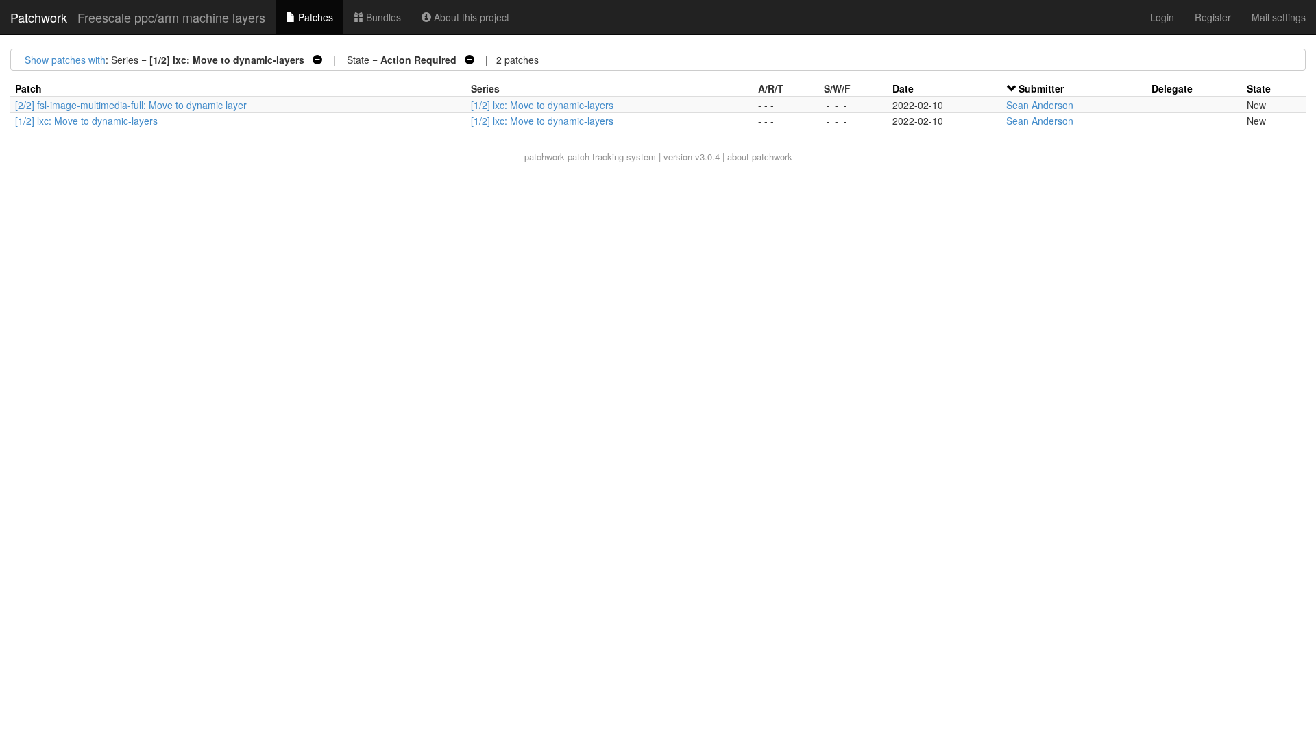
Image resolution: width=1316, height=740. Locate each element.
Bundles (382, 17)
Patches (314, 17)
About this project (470, 17)
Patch (28, 88)
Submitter (1041, 88)
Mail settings (1279, 17)
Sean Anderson (1039, 105)
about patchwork (759, 156)
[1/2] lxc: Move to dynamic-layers (542, 105)
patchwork (544, 156)
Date (903, 88)
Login (1162, 17)
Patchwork (38, 17)
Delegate (1172, 88)
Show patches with (65, 59)
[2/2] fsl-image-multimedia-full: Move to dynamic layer (131, 105)
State (1259, 88)
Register (1213, 17)
